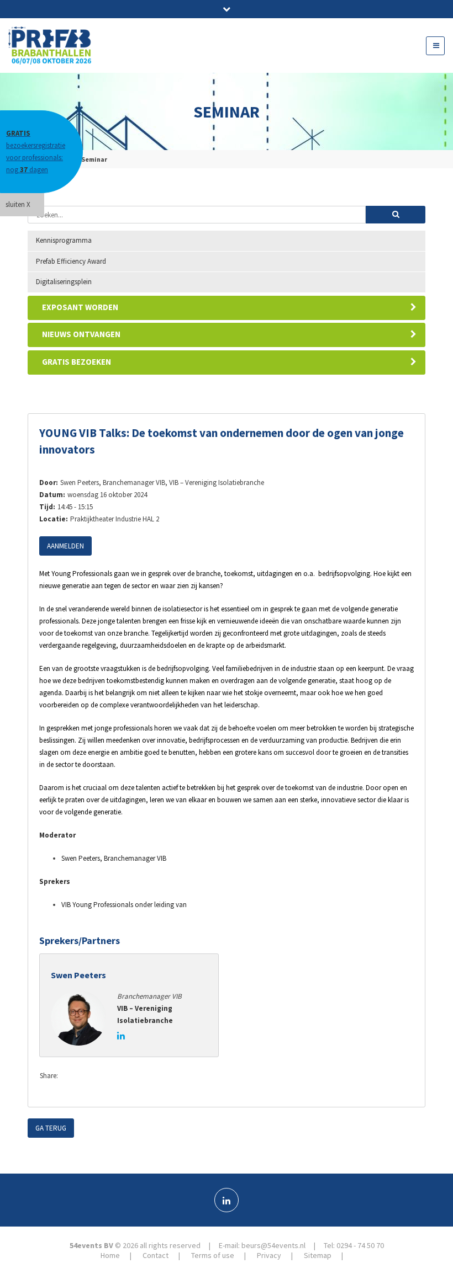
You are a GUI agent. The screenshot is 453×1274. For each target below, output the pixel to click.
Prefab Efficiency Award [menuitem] (71, 261)
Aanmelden (65, 546)
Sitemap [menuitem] (317, 1255)
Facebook (71, 1076)
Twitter (93, 1076)
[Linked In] (226, 1200)
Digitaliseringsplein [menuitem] (64, 281)
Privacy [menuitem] (269, 1255)
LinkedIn (115, 1076)
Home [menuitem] (110, 1255)
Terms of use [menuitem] (212, 1255)
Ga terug (50, 1128)
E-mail (137, 1076)
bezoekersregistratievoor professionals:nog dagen (35, 151)
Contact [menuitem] (155, 1255)
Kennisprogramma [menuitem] (64, 240)
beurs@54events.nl (273, 1245)
